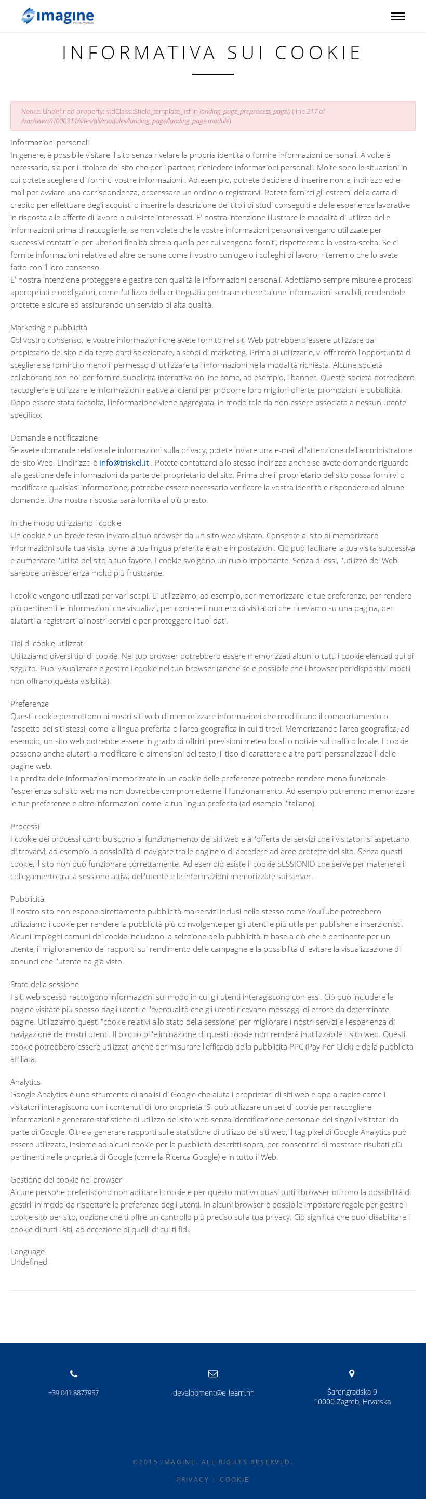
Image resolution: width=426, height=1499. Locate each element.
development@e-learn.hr (213, 1393)
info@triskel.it (124, 462)
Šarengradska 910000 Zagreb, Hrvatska (352, 1397)
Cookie (234, 1479)
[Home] (57, 15)
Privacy (192, 1479)
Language (27, 1251)
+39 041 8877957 (74, 1392)
